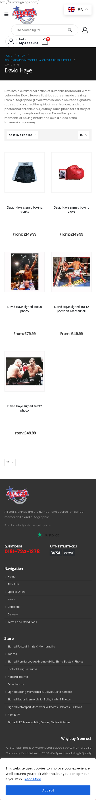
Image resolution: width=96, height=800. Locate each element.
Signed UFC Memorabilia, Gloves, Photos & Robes (39, 722)
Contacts (14, 607)
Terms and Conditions (22, 622)
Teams (12, 654)
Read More (33, 779)
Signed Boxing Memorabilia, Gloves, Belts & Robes (40, 692)
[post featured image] (24, 172)
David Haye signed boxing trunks (25, 209)
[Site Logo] (24, 14)
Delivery (13, 614)
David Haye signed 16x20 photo (24, 309)
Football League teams (22, 669)
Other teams (16, 684)
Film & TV (14, 715)
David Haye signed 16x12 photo (24, 408)
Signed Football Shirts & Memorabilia (31, 646)
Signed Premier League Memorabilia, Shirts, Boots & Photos (45, 661)
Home (11, 576)
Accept (48, 790)
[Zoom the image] (27, 488)
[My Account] (85, 30)
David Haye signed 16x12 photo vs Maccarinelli (71, 309)
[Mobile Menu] (7, 14)
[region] (48, 779)
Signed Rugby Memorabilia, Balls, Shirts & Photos (39, 699)
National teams (18, 677)
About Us (13, 584)
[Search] (70, 30)
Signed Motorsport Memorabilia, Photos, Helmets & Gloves (45, 707)
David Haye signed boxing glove (72, 209)
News (11, 599)
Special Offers (16, 592)
